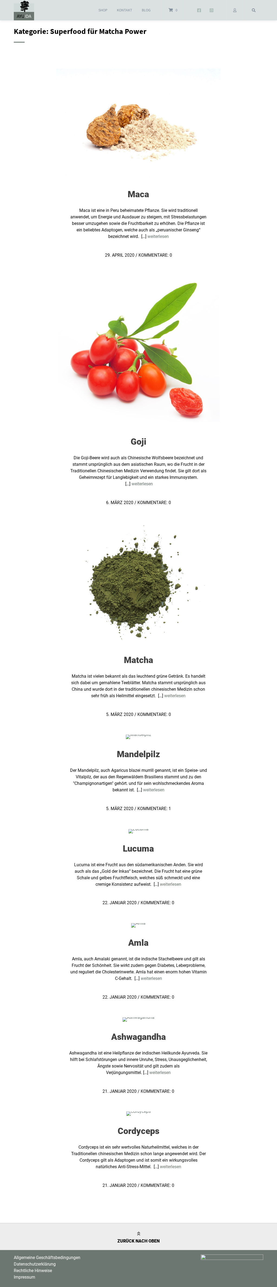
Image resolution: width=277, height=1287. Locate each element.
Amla (138, 943)
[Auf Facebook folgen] (199, 10)
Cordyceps (138, 1131)
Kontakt (124, 10)
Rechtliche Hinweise (33, 1270)
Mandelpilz (138, 754)
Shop (102, 10)
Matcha (138, 660)
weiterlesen (158, 236)
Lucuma (138, 848)
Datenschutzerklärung (35, 1264)
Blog (146, 10)
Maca (138, 194)
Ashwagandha (138, 1037)
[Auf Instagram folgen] (212, 10)
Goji (138, 442)
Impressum (24, 1277)
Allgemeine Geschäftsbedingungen (47, 1257)
